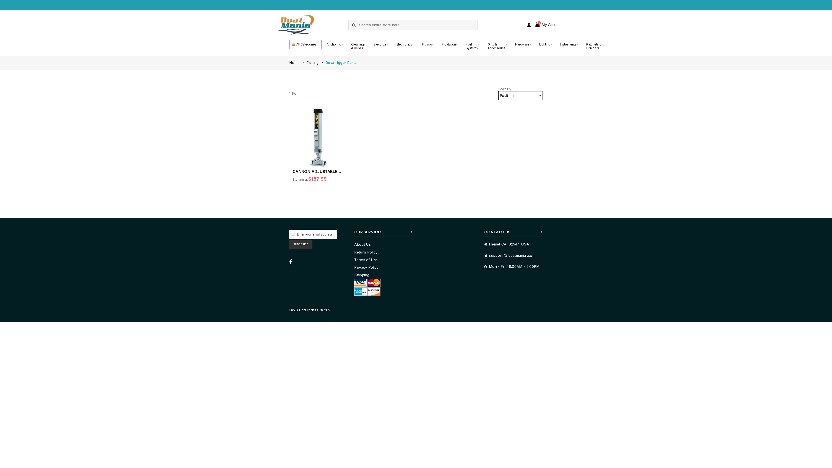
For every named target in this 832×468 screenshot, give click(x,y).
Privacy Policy (366, 267)
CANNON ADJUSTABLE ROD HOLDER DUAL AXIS (317, 171)
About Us (362, 244)
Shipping (361, 275)
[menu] (448, 46)
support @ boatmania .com (512, 255)
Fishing (313, 62)
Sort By (504, 89)
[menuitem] (334, 44)
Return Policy (365, 252)
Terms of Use (366, 260)
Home (295, 62)
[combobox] (413, 25)
